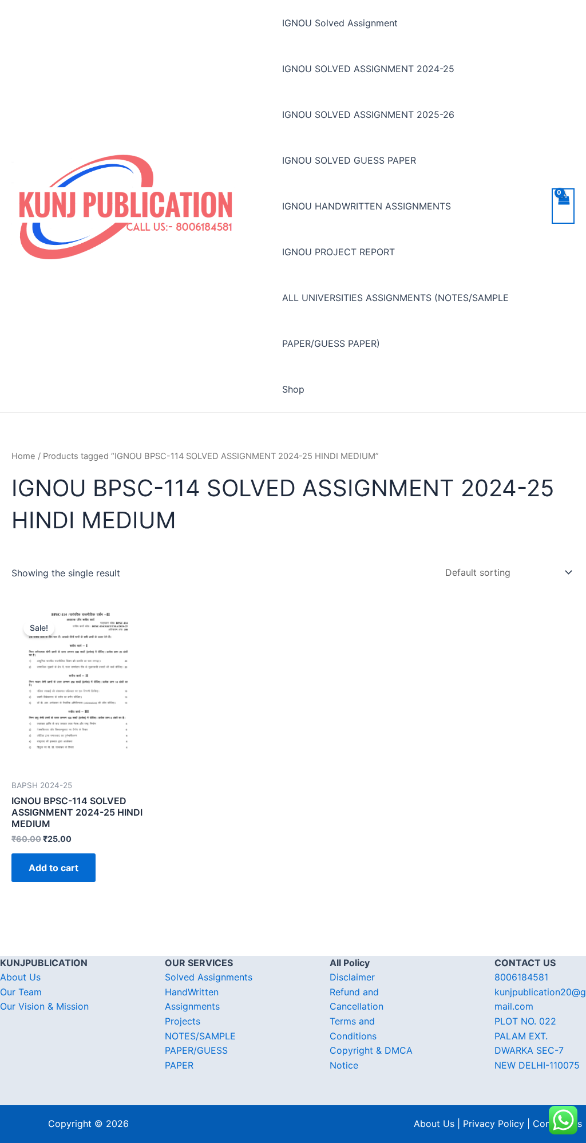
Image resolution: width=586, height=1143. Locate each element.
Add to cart (53, 867)
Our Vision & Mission (44, 1006)
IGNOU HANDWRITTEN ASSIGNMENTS (366, 206)
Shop (293, 389)
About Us (20, 977)
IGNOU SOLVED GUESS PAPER (349, 160)
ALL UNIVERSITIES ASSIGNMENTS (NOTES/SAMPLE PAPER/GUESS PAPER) (395, 320)
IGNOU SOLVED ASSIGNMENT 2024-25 (368, 68)
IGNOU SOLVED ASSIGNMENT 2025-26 (368, 114)
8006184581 (521, 977)
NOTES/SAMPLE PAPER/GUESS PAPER (200, 1050)
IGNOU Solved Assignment (340, 23)
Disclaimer (352, 977)
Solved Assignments (208, 977)
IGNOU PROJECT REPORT (338, 252)
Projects (182, 1021)
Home (23, 456)
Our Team (21, 992)
